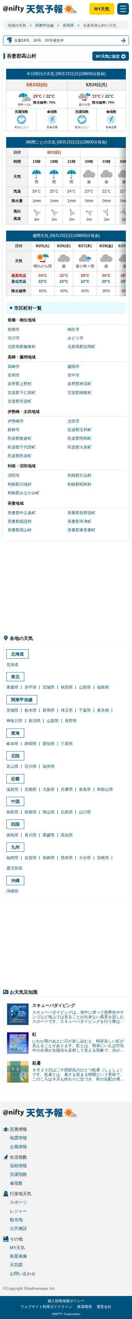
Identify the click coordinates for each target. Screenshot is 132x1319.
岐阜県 (12, 743)
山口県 (85, 812)
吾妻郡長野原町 (81, 512)
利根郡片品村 (79, 475)
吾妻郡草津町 (79, 521)
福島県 (103, 687)
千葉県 (85, 710)
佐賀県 (31, 857)
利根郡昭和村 (79, 484)
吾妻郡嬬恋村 (20, 521)
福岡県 (12, 857)
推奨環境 (84, 1307)
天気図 (16, 1264)
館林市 (14, 429)
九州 (15, 847)
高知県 (67, 835)
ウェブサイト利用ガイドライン (46, 1307)
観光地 (16, 1219)
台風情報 (18, 1146)
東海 (15, 733)
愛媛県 (49, 835)
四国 (15, 824)
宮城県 (49, 687)
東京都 (103, 710)
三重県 (67, 743)
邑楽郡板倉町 (20, 438)
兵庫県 (67, 789)
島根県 (31, 812)
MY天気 (101, 8)
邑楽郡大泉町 (79, 447)
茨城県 (12, 710)
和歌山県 (105, 789)
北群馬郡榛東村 (22, 346)
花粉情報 (18, 1165)
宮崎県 (103, 857)
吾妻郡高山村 (20, 530)
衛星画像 (18, 1256)
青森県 (12, 687)
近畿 (15, 778)
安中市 (74, 375)
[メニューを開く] (123, 9)
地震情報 (18, 1137)
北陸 (15, 755)
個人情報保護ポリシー (66, 1301)
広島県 (67, 812)
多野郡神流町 (79, 383)
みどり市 (75, 338)
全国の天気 (17, 25)
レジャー (18, 1211)
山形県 (85, 687)
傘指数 (16, 1183)
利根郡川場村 (20, 484)
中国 (15, 801)
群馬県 (68, 25)
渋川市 (14, 338)
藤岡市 (74, 366)
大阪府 (49, 789)
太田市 (74, 421)
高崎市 (14, 366)
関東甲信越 (44, 25)
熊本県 (67, 857)
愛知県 (49, 743)
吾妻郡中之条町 (22, 512)
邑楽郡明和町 (79, 438)
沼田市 (14, 475)
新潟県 (35, 720)
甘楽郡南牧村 (79, 392)
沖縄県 (12, 891)
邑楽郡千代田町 (22, 447)
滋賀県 (12, 789)
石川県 (31, 766)
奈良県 (85, 789)
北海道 (17, 654)
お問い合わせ (23, 1273)
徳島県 (12, 835)
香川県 (31, 835)
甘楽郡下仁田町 (22, 392)
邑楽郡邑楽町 (20, 455)
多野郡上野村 (20, 383)
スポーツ (18, 1202)
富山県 (12, 766)
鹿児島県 (14, 868)
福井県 (49, 766)
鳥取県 (12, 812)
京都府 (31, 789)
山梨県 (53, 720)
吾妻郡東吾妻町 (81, 530)
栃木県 (31, 710)
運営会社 (104, 1307)
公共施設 (18, 1228)
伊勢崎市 (16, 421)
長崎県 (49, 857)
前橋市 (14, 329)
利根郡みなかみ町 (24, 493)
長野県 (71, 720)
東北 (15, 676)
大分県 (85, 857)
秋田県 (67, 687)
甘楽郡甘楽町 (20, 401)
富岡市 (14, 375)
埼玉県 (67, 710)
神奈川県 (14, 720)
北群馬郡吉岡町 (81, 346)
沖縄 (15, 880)
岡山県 (49, 812)
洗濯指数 (18, 1174)
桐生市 (74, 329)
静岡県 (31, 743)
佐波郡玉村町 (79, 429)
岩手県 (31, 687)
